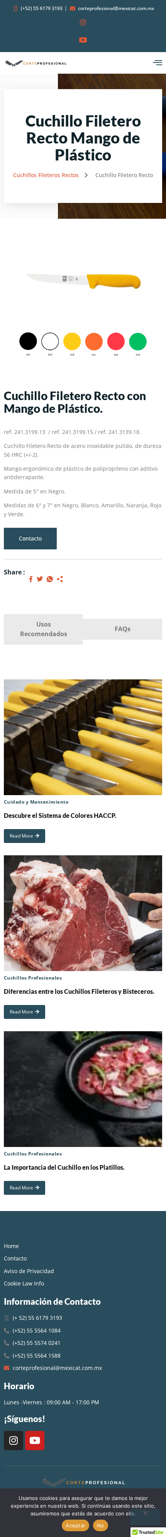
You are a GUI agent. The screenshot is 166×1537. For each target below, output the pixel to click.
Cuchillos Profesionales (33, 978)
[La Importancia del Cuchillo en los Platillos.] (83, 1089)
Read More (21, 836)
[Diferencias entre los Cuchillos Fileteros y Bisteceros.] (83, 913)
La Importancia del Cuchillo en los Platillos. (64, 1167)
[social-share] (31, 578)
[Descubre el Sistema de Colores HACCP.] (83, 737)
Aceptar (75, 1525)
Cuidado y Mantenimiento (36, 802)
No (100, 1525)
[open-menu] (157, 63)
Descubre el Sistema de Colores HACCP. (60, 815)
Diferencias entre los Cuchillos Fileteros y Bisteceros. (79, 991)
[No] (145, 1517)
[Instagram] (13, 1440)
